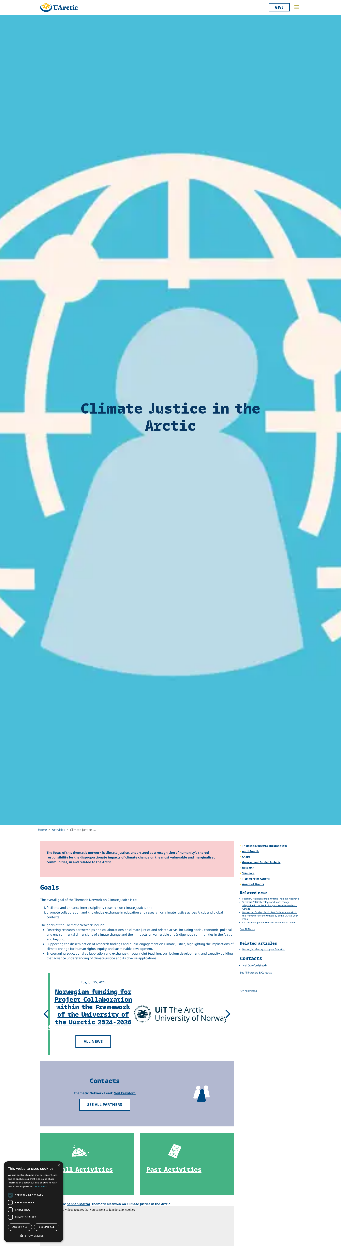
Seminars (248, 873)
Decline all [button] (46, 1227)
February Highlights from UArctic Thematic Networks (270, 898)
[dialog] (33, 1201)
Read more (41, 1186)
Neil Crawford (125, 1093)
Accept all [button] (19, 1227)
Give (279, 7)
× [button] (58, 1165)
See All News (247, 929)
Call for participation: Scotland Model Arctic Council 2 (270, 922)
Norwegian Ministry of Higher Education (263, 949)
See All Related (248, 991)
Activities (58, 830)
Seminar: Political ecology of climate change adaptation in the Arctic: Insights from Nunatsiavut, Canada (269, 905)
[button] (33, 1235)
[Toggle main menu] (297, 7)
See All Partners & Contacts (256, 972)
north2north (250, 851)
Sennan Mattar (78, 1204)
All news (92, 1041)
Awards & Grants (253, 884)
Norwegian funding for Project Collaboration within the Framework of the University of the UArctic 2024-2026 (92, 1006)
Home (42, 830)
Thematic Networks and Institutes (264, 845)
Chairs (246, 856)
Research (248, 867)
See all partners (104, 1104)
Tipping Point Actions (256, 878)
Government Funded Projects (261, 862)
